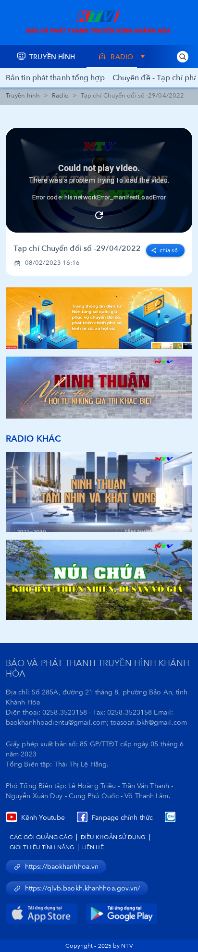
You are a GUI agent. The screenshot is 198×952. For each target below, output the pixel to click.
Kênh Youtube (43, 817)
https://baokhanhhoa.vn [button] (62, 866)
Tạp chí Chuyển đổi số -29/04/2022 (77, 248)
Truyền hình (23, 95)
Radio (60, 95)
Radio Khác (33, 439)
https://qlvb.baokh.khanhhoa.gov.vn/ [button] (82, 888)
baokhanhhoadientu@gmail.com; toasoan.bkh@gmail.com (96, 722)
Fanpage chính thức (122, 817)
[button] (182, 56)
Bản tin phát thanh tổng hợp (55, 78)
